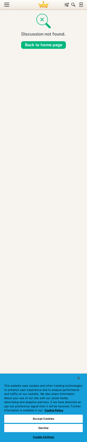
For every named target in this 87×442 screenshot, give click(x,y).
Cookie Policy (54, 410)
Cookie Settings (43, 437)
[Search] (73, 4)
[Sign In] (81, 4)
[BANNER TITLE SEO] (43, 4)
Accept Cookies (43, 418)
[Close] (78, 378)
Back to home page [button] (43, 44)
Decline (43, 428)
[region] (43, 408)
